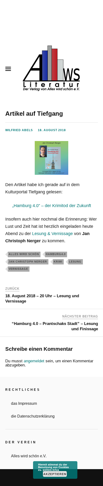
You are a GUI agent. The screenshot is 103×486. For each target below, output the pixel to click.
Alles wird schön (24, 254)
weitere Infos (51, 470)
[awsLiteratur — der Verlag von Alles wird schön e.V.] (51, 69)
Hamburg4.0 (56, 254)
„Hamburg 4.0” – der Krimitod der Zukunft (51, 205)
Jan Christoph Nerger (28, 261)
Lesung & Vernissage (52, 233)
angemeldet (34, 361)
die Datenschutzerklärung (33, 416)
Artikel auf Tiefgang (34, 113)
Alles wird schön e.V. (28, 456)
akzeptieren (54, 474)
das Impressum (24, 403)
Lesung (75, 261)
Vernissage (18, 268)
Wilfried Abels (19, 130)
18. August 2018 (52, 130)
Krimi (58, 261)
